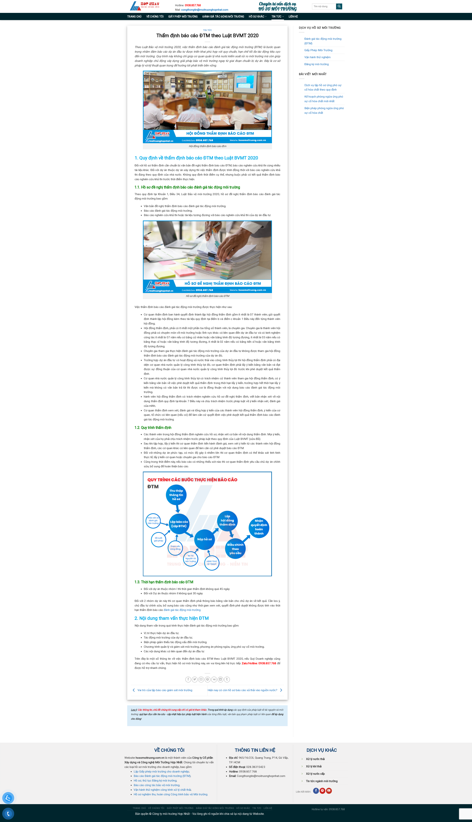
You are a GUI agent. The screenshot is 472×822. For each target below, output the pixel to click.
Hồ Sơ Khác (256, 16)
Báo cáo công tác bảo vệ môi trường (156, 785)
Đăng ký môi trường (316, 64)
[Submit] (339, 6)
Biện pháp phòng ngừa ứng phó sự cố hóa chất (324, 110)
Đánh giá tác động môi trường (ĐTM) (322, 41)
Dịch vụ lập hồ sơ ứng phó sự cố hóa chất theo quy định (322, 87)
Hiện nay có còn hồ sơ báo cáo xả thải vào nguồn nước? (243, 690)
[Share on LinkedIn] (220, 679)
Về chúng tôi (155, 16)
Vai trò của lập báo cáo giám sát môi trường (164, 690)
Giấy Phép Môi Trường (318, 50)
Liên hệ (293, 16)
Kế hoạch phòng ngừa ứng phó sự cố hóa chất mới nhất (323, 99)
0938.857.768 (193, 5)
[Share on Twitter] (195, 679)
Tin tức (277, 16)
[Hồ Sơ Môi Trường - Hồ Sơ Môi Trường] (148, 6)
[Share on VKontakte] (214, 679)
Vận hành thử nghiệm (317, 57)
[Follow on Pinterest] (322, 791)
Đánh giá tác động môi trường (223, 16)
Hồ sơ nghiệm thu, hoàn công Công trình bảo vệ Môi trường (170, 794)
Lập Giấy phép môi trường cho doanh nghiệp (161, 771)
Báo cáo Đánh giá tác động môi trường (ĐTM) (162, 776)
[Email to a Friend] (201, 679)
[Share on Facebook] (188, 679)
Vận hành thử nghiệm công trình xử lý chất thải (162, 789)
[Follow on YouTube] (329, 791)
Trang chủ (134, 16)
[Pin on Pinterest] (208, 679)
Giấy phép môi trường (183, 16)
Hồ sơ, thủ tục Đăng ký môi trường (155, 780)
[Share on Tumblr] (227, 679)
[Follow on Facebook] (316, 791)
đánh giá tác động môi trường (182, 610)
